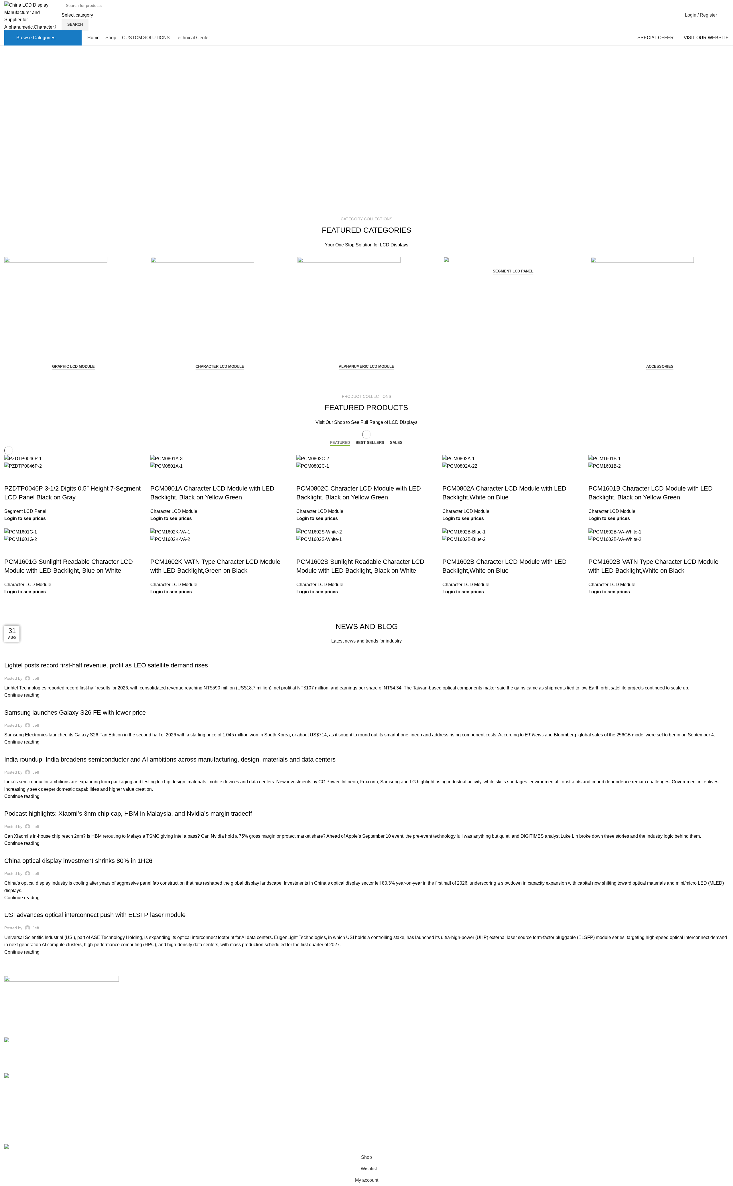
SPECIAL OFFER (655, 37)
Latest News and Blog (393, 1023)
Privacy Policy (507, 1023)
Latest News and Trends (31, 655)
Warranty (502, 1012)
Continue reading (22, 695)
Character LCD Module (220, 366)
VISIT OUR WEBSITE (706, 37)
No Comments (236, 1003)
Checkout (625, 1012)
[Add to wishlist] (42, 477)
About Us (380, 991)
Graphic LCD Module (73, 366)
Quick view (11, 477)
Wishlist (623, 1033)
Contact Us (382, 1001)
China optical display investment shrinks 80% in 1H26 (78, 860)
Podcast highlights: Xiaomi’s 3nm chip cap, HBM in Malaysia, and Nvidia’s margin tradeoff (128, 813)
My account (626, 991)
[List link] (91, 1053)
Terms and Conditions (515, 1033)
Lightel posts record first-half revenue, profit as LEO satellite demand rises (106, 665)
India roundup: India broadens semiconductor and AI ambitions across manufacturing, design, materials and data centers (170, 759)
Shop (620, 1001)
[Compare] (27, 477)
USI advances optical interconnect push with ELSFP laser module (95, 914)
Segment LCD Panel (513, 271)
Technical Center (388, 1012)
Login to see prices (25, 518)
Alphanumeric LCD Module (366, 366)
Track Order (627, 1023)
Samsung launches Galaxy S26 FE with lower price (75, 712)
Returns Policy (508, 1001)
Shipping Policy (509, 991)
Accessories (659, 366)
